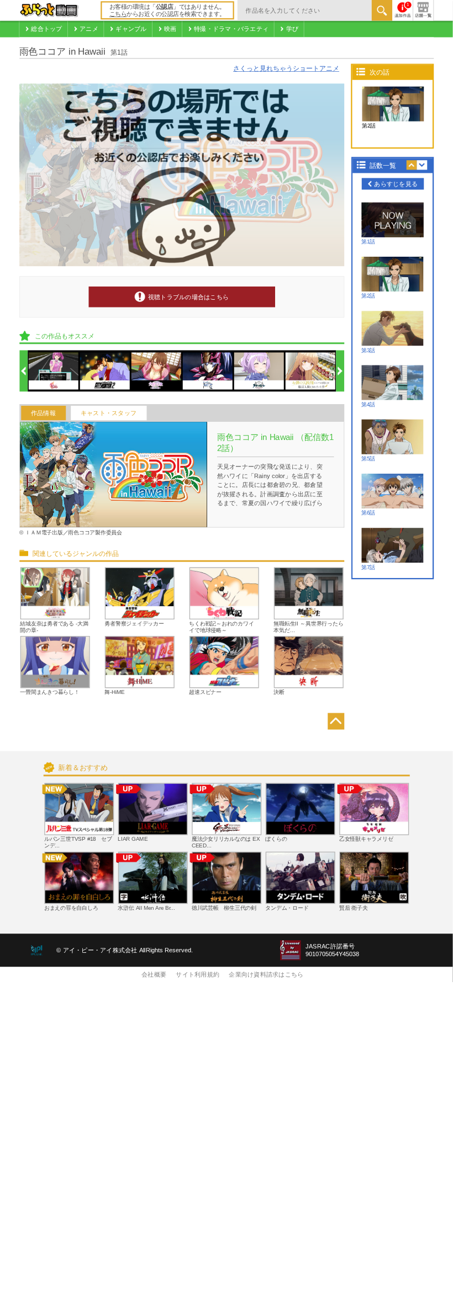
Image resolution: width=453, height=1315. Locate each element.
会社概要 (153, 975)
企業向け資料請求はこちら (266, 975)
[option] (53, 371)
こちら (118, 14)
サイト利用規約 (197, 975)
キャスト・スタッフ (108, 413)
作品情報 (43, 413)
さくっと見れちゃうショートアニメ (286, 68)
